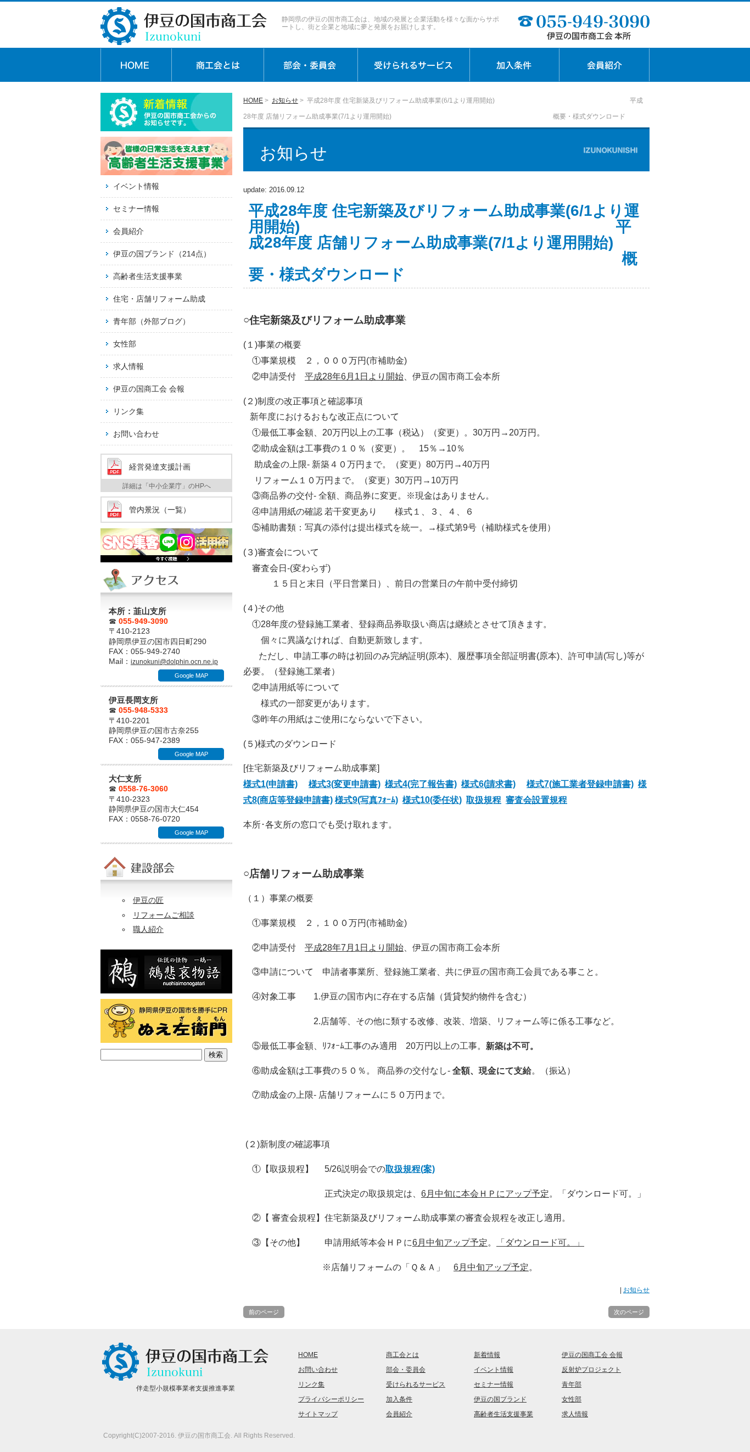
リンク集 (128, 411)
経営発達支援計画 (160, 467)
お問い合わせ (136, 433)
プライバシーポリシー (331, 1399)
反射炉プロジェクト (591, 1369)
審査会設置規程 (536, 800)
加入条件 (399, 1399)
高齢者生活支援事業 (147, 276)
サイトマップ (318, 1414)
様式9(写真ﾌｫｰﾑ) (366, 800)
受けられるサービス (415, 1384)
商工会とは (402, 1355)
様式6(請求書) (488, 784)
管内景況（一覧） (160, 509)
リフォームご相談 (163, 915)
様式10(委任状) (432, 800)
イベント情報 (136, 186)
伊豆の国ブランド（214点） (162, 253)
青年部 (571, 1384)
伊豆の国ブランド (500, 1399)
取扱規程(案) (410, 1169)
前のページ (264, 1312)
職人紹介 (148, 929)
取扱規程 (483, 800)
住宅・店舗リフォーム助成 (159, 298)
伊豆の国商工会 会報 (148, 388)
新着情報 (487, 1355)
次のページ (629, 1312)
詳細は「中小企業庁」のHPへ (166, 486)
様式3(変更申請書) (344, 784)
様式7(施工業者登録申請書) (580, 784)
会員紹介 (128, 231)
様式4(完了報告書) (421, 784)
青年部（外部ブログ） (151, 321)
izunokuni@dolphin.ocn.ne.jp (174, 662)
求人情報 (128, 366)
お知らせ (285, 100)
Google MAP (191, 675)
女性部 (124, 343)
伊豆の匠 (148, 900)
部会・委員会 (406, 1369)
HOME (253, 100)
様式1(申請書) (270, 784)
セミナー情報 (136, 208)
